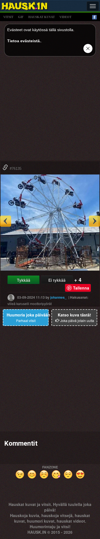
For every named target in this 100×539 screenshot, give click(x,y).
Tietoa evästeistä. (24, 41)
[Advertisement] (50, 111)
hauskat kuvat (41, 17)
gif (21, 17)
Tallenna (81, 288)
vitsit (8, 17)
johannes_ (58, 297)
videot (65, 17)
